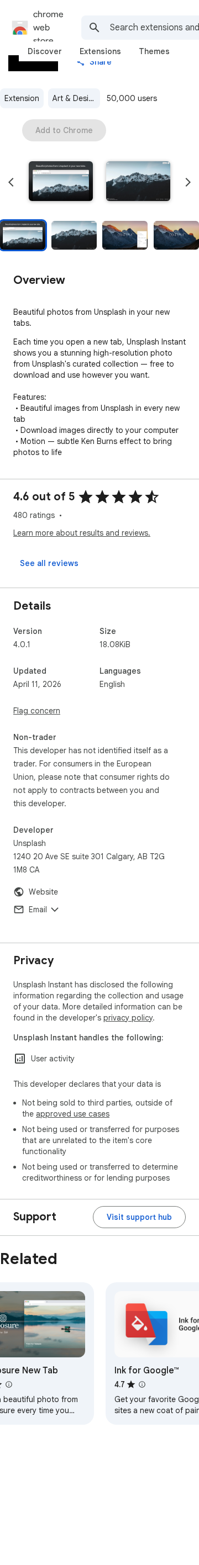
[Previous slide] (11, 182)
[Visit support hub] (139, 1217)
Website (43, 892)
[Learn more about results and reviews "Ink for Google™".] (142, 1384)
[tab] (45, 51)
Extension (21, 98)
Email (38, 909)
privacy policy (128, 1018)
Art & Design (75, 98)
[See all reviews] (49, 563)
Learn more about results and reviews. (81, 533)
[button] (60, 182)
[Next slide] (188, 182)
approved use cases (72, 1114)
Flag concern (36, 711)
